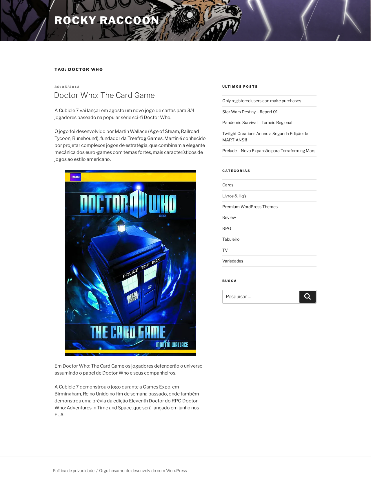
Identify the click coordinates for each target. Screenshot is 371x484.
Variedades (232, 260)
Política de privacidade (73, 470)
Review (229, 217)
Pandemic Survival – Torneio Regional (257, 122)
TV (225, 250)
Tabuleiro (230, 239)
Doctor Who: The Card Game (104, 95)
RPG (226, 228)
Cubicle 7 (69, 110)
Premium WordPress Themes (250, 206)
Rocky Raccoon (106, 20)
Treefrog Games (145, 138)
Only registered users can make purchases (261, 100)
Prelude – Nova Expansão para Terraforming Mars (268, 150)
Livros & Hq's (234, 195)
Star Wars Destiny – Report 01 (250, 111)
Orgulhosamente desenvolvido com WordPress (143, 470)
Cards (227, 184)
